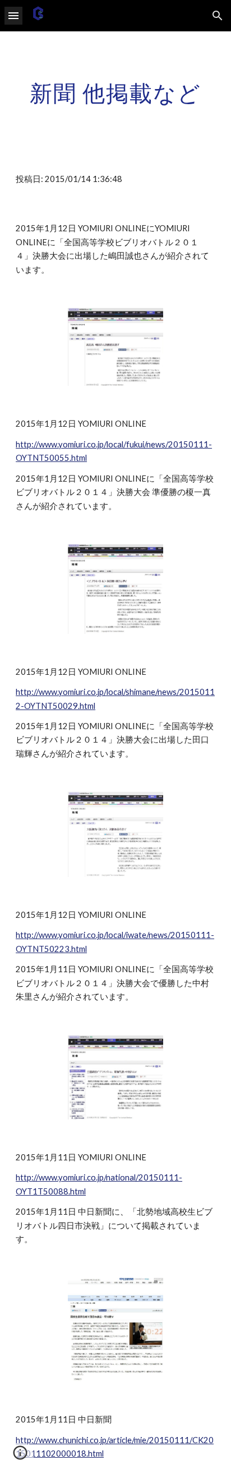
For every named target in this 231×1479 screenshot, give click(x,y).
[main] (115, 93)
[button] (13, 15)
